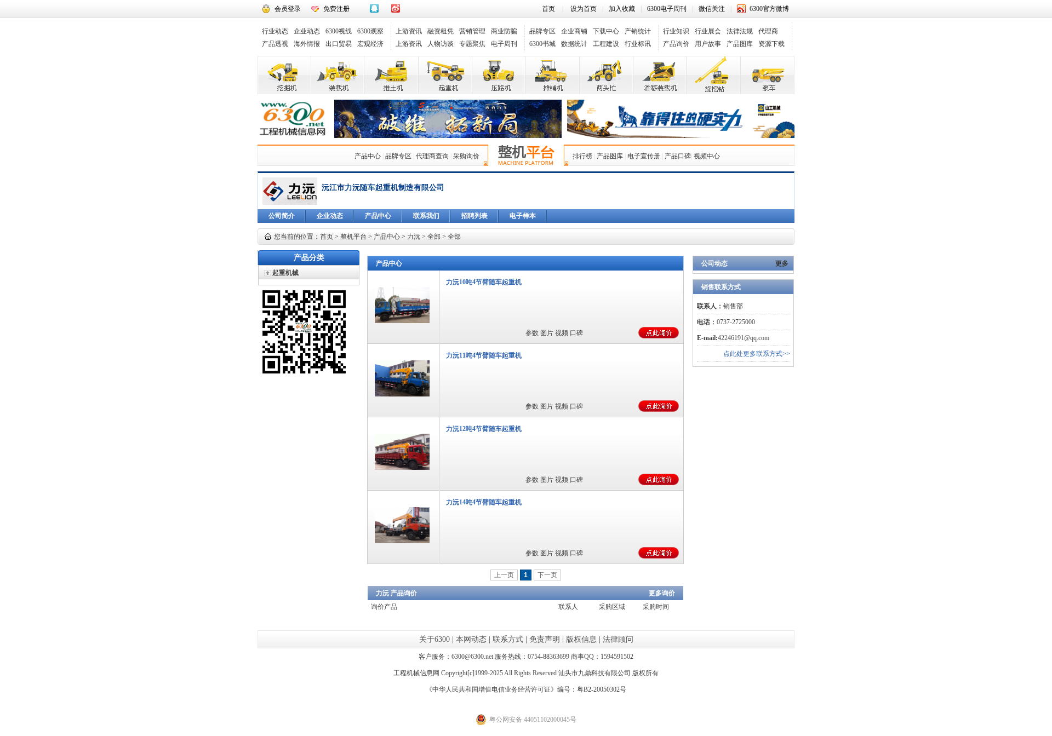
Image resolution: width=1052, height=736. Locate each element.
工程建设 (606, 44)
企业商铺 (574, 31)
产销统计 (638, 31)
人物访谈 (440, 44)
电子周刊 (504, 44)
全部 (434, 236)
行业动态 (275, 31)
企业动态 (307, 31)
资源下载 (771, 44)
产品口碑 (678, 156)
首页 (548, 9)
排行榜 (582, 156)
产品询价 (676, 44)
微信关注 (712, 9)
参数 (532, 333)
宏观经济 (370, 44)
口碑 (576, 333)
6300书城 (542, 44)
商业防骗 (504, 31)
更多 (781, 263)
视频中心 (707, 156)
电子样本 (523, 216)
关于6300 (434, 639)
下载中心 (606, 31)
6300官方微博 (769, 9)
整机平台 (353, 236)
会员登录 (288, 9)
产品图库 (740, 44)
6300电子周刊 (667, 9)
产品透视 (275, 44)
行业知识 (676, 31)
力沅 (413, 236)
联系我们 (426, 216)
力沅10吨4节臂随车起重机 (484, 282)
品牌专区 (542, 31)
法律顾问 (618, 639)
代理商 (768, 31)
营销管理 (472, 31)
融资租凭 (440, 31)
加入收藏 (622, 9)
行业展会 (708, 31)
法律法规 (740, 31)
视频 (561, 333)
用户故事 (708, 44)
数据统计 (574, 44)
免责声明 (544, 639)
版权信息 (581, 639)
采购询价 (466, 156)
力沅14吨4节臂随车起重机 (484, 502)
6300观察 (370, 31)
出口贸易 (338, 44)
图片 (546, 333)
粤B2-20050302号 (601, 689)
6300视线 (338, 31)
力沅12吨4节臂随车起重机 (484, 429)
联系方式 (508, 639)
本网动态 (471, 639)
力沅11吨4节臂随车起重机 (484, 355)
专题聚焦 (472, 44)
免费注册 (336, 9)
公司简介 (281, 216)
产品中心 (368, 156)
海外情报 (307, 44)
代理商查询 (432, 156)
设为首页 (583, 9)
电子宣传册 (643, 156)
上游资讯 (409, 31)
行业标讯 (638, 44)
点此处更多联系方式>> (756, 354)
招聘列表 (474, 216)
